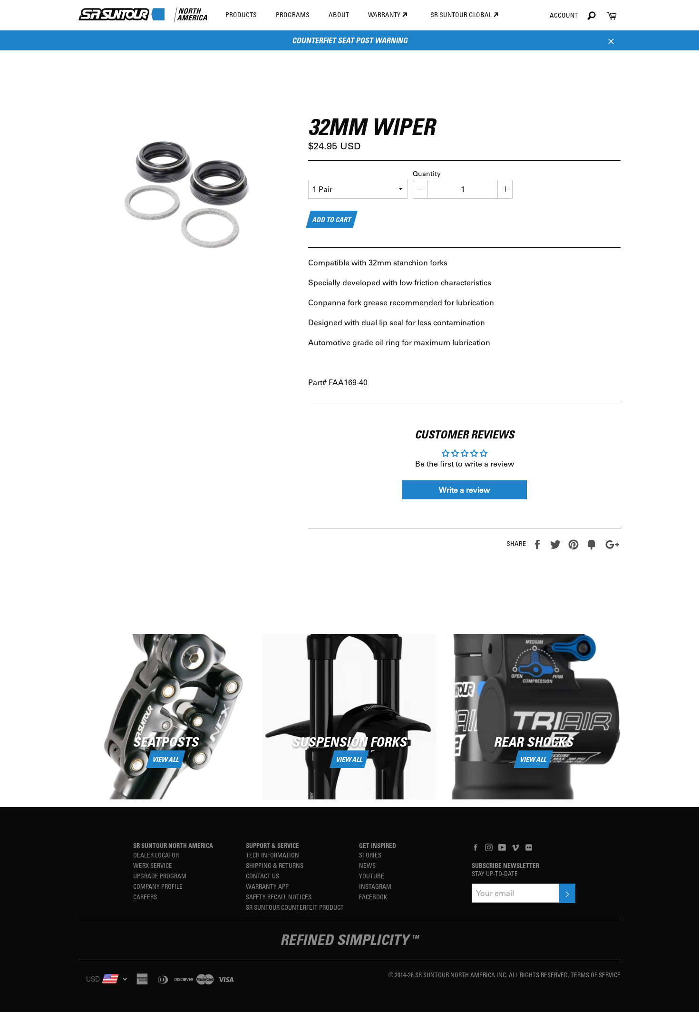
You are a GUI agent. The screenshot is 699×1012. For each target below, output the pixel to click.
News (367, 865)
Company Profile (158, 886)
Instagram (375, 886)
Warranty (385, 14)
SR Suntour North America (173, 845)
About (339, 14)
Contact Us (262, 876)
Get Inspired (377, 845)
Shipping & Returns (274, 865)
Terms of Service (596, 975)
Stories (370, 855)
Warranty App (267, 886)
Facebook (373, 897)
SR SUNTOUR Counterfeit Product (295, 907)
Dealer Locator (156, 855)
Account (564, 15)
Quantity (427, 173)
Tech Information (272, 855)
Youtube (371, 876)
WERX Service (152, 865)
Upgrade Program (159, 876)
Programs (293, 14)
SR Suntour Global (461, 14)
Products (241, 14)
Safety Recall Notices (278, 897)
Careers (145, 897)
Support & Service (272, 845)
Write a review (464, 490)
